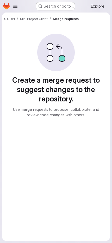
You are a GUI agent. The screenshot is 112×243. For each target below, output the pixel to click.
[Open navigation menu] (15, 6)
